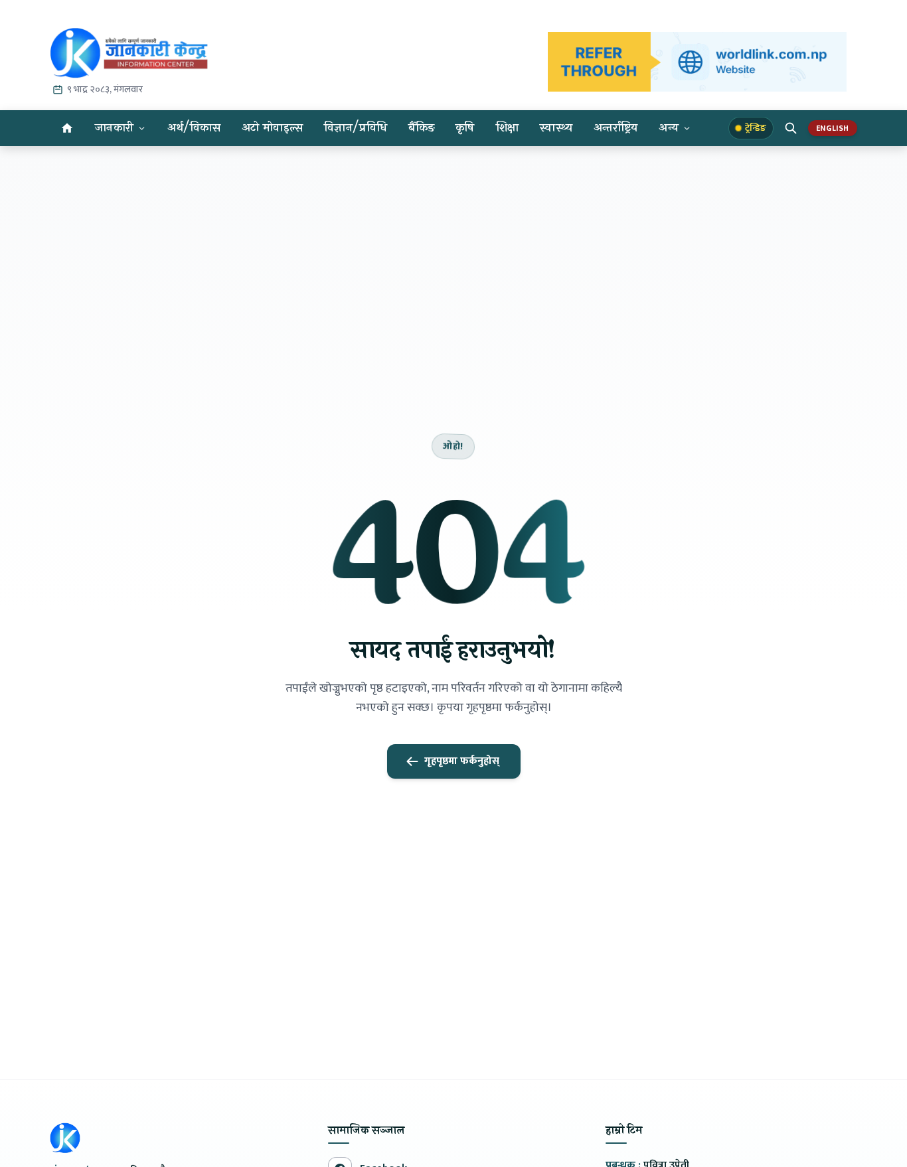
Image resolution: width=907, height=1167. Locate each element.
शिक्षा (507, 128)
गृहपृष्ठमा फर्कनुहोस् (461, 761)
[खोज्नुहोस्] (791, 128)
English (832, 128)
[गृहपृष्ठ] (67, 128)
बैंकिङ (421, 128)
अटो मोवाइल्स (272, 128)
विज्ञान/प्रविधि (355, 128)
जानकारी (114, 128)
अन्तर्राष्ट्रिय (616, 128)
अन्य (669, 128)
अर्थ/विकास (193, 128)
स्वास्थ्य (556, 128)
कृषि (465, 128)
